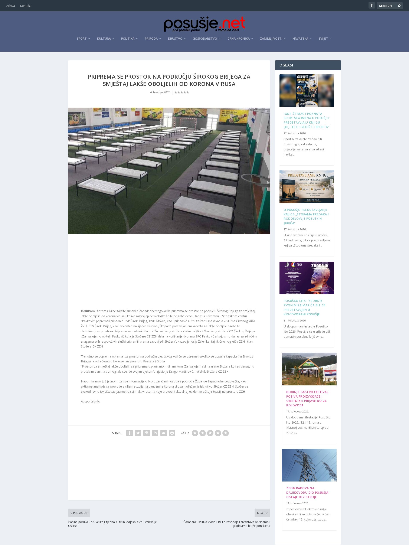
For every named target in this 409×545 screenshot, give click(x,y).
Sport (82, 38)
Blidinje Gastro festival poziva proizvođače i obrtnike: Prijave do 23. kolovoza (307, 398)
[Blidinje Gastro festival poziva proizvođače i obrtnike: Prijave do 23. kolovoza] (309, 369)
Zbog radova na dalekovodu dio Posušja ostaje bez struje (307, 492)
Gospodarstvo (205, 38)
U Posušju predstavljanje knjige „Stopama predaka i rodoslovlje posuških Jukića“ (306, 216)
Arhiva (10, 6)
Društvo (175, 38)
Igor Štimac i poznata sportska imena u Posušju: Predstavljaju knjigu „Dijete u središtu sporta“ (307, 120)
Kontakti (26, 6)
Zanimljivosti (271, 38)
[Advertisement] (169, 272)
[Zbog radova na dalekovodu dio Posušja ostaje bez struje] (309, 465)
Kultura (104, 38)
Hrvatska (300, 38)
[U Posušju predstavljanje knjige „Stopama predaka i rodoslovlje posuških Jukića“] (306, 186)
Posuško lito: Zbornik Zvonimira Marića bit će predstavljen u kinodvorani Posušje (304, 307)
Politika (127, 38)
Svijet (323, 38)
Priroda (151, 38)
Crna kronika (239, 38)
